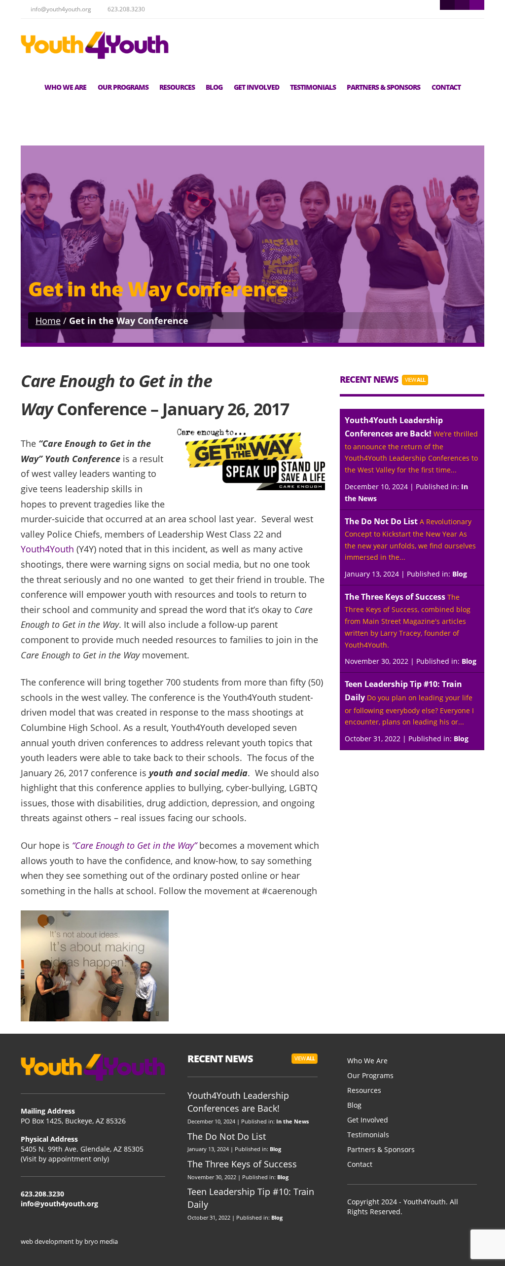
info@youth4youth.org (59, 1203)
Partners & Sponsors (383, 87)
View (415, 379)
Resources (177, 87)
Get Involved (256, 87)
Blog (214, 87)
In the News (292, 1121)
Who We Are (65, 87)
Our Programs (123, 87)
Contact (446, 87)
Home (48, 320)
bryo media (101, 1241)
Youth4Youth (48, 549)
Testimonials (313, 87)
